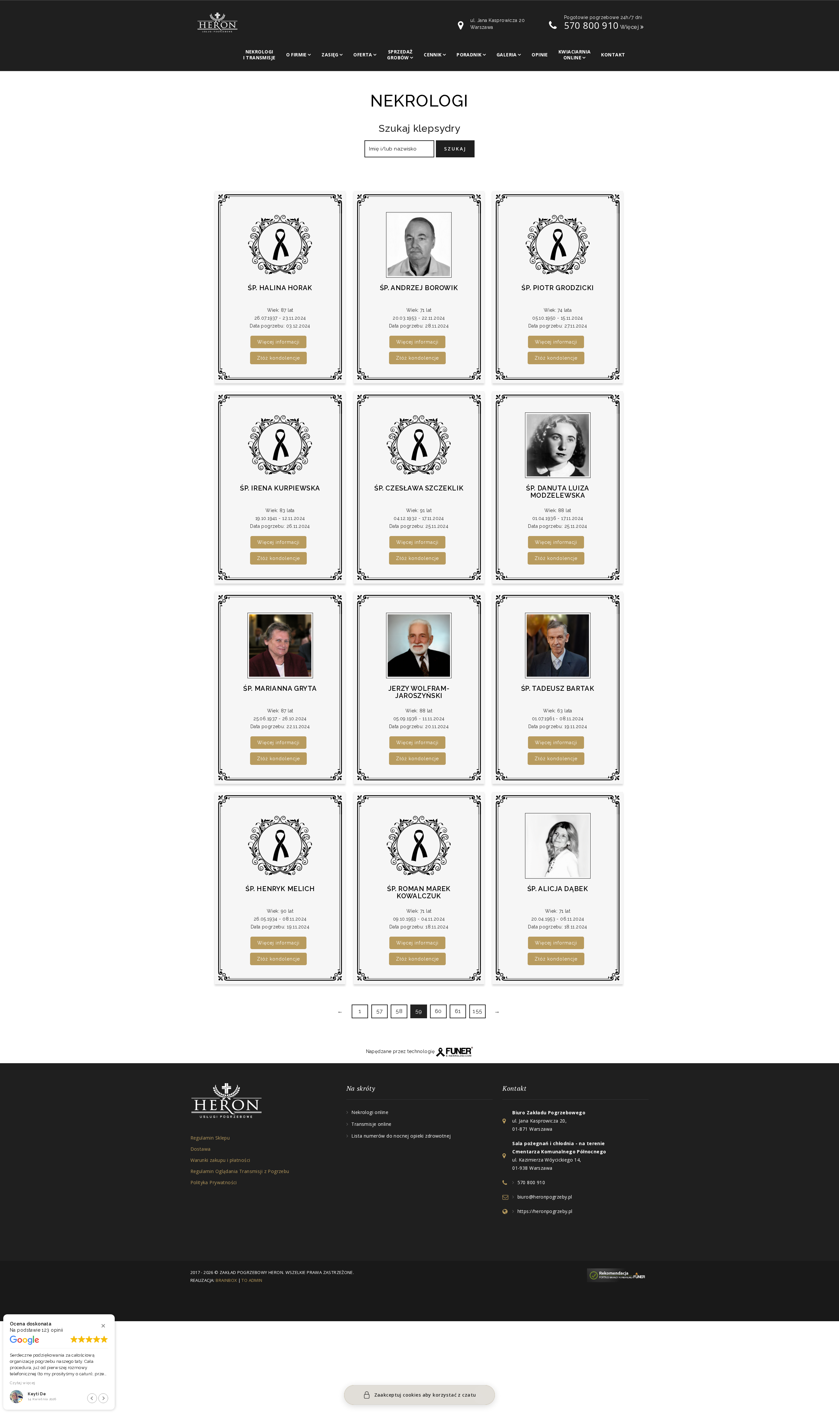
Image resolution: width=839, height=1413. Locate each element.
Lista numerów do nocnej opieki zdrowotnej (401, 1136)
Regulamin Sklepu (210, 1138)
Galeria (507, 54)
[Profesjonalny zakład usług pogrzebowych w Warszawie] (217, 22)
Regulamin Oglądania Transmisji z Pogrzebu (239, 1171)
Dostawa (200, 1149)
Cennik (433, 54)
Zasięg (330, 54)
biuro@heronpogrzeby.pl (544, 1197)
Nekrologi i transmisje (259, 55)
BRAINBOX (226, 1280)
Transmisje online (371, 1124)
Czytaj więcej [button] (22, 1383)
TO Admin (252, 1280)
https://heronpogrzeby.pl (545, 1211)
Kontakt (613, 54)
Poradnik (469, 54)
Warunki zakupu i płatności (220, 1160)
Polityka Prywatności (213, 1182)
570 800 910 (591, 25)
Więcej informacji (278, 342)
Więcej (630, 27)
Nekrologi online (369, 1112)
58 (399, 1011)
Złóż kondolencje (278, 358)
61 (458, 1011)
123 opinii (52, 1330)
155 (477, 1011)
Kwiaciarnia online (574, 55)
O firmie (296, 54)
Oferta (362, 54)
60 (438, 1011)
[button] (103, 1326)
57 (379, 1011)
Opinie (540, 54)
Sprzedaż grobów (399, 55)
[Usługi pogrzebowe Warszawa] (618, 1275)
